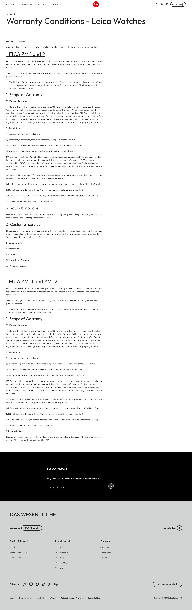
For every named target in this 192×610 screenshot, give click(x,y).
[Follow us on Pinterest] (56, 584)
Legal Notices (41, 598)
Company (42, 4)
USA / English (31, 528)
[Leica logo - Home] (96, 4)
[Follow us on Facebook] (37, 584)
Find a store (167, 4)
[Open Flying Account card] (162, 4)
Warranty (54, 598)
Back (12, 13)
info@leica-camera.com (17, 266)
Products (10, 4)
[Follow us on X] (49, 584)
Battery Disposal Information (72, 598)
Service (54, 4)
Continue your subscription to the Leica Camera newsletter (111, 486)
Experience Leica (26, 4)
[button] (179, 528)
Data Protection (25, 598)
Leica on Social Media (167, 584)
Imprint (13, 598)
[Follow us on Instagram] (25, 584)
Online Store (176, 4)
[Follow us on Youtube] (31, 584)
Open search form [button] (156, 4)
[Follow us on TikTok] (43, 584)
